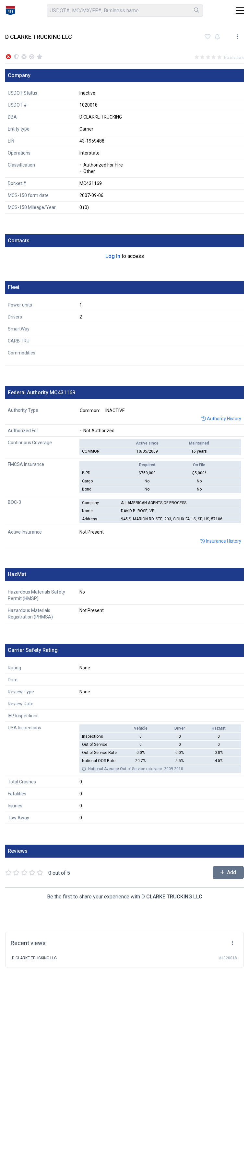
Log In (112, 256)
